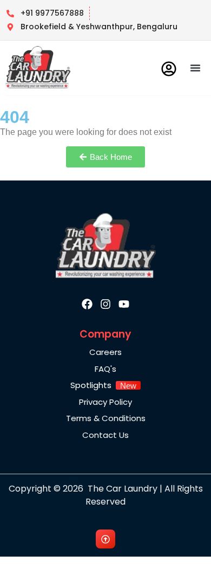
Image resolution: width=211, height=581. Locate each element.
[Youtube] (123, 304)
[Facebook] (87, 304)
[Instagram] (105, 304)
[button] (195, 68)
